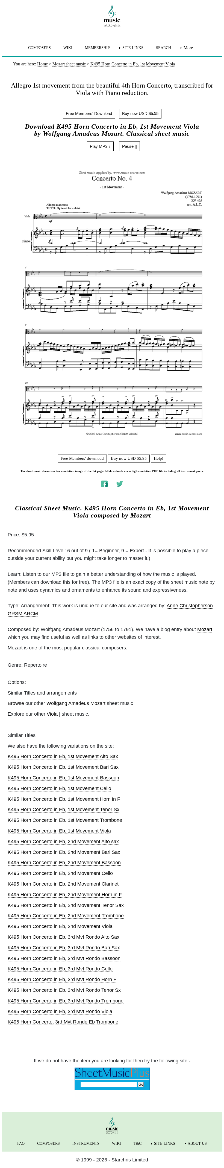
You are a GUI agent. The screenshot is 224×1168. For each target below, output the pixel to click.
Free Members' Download (89, 113)
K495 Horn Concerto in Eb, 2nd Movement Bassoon (64, 862)
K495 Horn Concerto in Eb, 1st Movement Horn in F (64, 799)
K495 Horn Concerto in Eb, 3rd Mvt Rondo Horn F (62, 979)
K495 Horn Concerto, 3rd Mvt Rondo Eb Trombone (63, 1022)
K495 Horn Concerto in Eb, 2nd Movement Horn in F (65, 894)
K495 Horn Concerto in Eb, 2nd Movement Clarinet (63, 884)
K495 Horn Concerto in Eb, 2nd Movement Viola (60, 926)
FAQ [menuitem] (21, 1143)
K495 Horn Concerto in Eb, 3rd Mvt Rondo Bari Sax (64, 947)
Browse (16, 703)
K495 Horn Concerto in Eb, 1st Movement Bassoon (63, 777)
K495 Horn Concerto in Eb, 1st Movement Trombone (65, 820)
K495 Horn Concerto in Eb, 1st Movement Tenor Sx (63, 809)
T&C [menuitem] (138, 1143)
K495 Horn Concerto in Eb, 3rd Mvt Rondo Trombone (65, 1001)
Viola (52, 714)
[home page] (112, 16)
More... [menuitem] (190, 47)
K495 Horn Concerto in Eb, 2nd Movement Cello (60, 873)
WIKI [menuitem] (67, 48)
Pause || (129, 146)
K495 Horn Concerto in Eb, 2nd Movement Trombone (66, 915)
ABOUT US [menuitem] (197, 1143)
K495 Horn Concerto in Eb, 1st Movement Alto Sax (63, 756)
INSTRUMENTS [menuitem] (85, 1143)
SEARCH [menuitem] (163, 48)
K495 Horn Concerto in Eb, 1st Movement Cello (59, 788)
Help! (158, 458)
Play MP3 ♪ (100, 146)
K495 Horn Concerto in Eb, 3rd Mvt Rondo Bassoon (64, 958)
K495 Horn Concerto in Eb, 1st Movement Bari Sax (63, 767)
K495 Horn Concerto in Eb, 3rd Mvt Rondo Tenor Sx (64, 990)
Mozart (140, 515)
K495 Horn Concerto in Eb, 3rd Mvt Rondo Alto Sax (63, 937)
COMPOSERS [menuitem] (39, 48)
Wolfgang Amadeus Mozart (75, 703)
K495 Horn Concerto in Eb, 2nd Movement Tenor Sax (66, 905)
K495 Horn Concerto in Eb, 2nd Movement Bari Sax (64, 852)
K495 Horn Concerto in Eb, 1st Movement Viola (59, 831)
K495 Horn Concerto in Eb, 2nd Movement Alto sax (63, 841)
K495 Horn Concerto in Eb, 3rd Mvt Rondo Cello (60, 969)
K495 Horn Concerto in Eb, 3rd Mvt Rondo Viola (60, 1011)
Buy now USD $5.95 (140, 113)
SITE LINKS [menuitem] (132, 48)
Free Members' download (82, 458)
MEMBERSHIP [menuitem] (97, 48)
